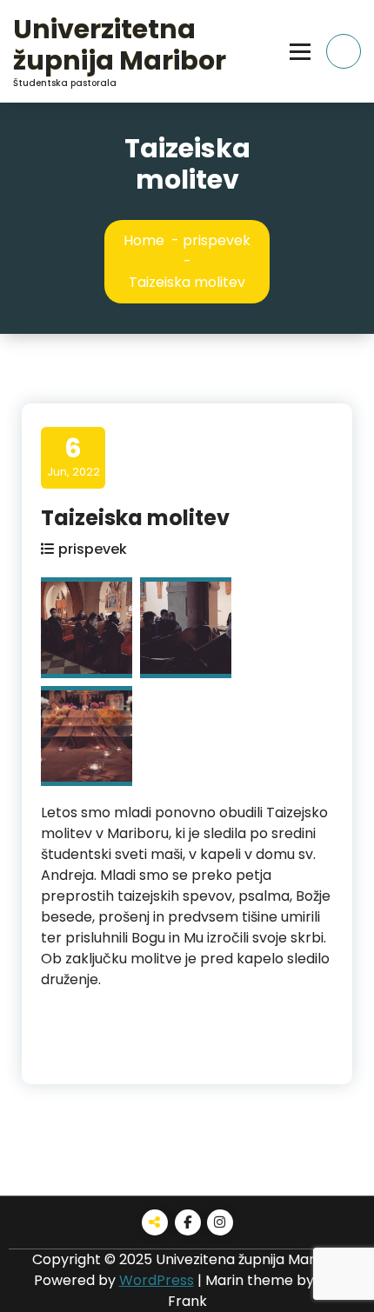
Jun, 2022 (73, 456)
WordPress (156, 1280)
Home (144, 240)
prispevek (216, 240)
